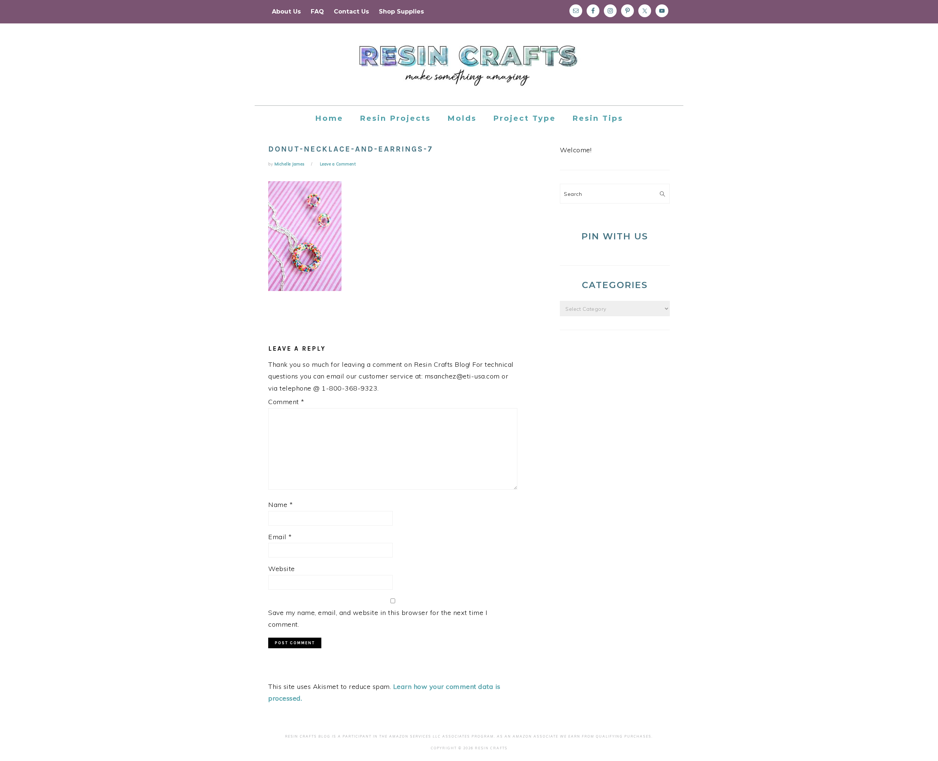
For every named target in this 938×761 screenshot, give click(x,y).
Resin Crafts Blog (469, 71)
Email (280, 537)
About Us (286, 11)
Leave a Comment (338, 164)
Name (280, 504)
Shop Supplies (401, 11)
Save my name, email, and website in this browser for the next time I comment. (377, 618)
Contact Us (351, 11)
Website (281, 568)
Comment (286, 402)
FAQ (317, 11)
